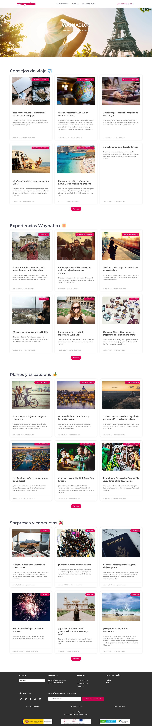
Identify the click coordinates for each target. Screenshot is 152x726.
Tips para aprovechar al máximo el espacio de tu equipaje (29, 114)
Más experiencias (88, 4)
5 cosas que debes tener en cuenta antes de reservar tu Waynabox (29, 268)
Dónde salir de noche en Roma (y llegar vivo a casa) (73, 417)
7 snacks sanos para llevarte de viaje (120, 147)
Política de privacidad (76, 706)
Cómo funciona (62, 4)
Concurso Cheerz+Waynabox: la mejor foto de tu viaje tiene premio (120, 333)
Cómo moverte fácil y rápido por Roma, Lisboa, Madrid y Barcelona (74, 182)
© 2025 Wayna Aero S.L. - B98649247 (76, 714)
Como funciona (82, 680)
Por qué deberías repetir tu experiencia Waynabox (71, 333)
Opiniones (80, 686)
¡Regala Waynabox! (124, 4)
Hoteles (75, 4)
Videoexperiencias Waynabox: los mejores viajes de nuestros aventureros (74, 270)
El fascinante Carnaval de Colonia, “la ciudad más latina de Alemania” (121, 479)
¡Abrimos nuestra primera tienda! (74, 564)
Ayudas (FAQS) (82, 683)
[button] (76, 209)
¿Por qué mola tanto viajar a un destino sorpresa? (73, 114)
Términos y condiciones (32, 706)
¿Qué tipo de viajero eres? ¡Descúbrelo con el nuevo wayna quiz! (73, 631)
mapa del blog (76, 712)
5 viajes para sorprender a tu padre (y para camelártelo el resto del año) (121, 417)
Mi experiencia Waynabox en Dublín (30, 332)
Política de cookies (119, 706)
